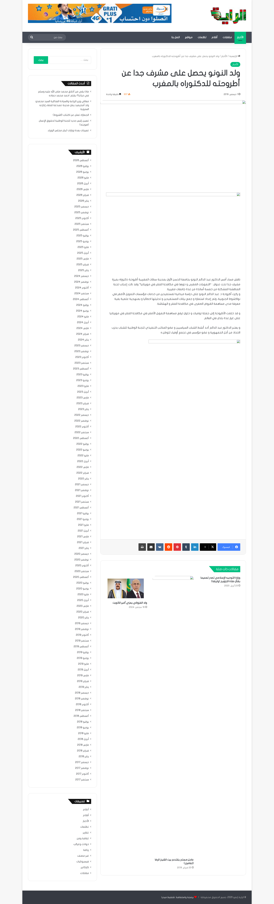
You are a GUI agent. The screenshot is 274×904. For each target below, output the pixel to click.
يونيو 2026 (82, 172)
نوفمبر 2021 (82, 490)
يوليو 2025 (82, 235)
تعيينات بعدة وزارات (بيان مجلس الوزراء (68, 130)
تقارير (86, 832)
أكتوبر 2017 (82, 774)
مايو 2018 (83, 733)
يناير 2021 (84, 548)
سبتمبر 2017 (82, 779)
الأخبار (240, 37)
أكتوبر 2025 (82, 218)
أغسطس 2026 (81, 160)
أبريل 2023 (83, 392)
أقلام (215, 37)
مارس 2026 (83, 189)
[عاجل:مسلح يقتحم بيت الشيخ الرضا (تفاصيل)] (173, 716)
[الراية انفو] (228, 15)
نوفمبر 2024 (81, 282)
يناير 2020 (83, 617)
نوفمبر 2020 (81, 559)
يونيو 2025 (82, 241)
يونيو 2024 (82, 311)
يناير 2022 (83, 478)
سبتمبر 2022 (82, 432)
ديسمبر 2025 (81, 206)
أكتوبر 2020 (82, 565)
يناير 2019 (84, 687)
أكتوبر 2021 (82, 496)
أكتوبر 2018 (82, 704)
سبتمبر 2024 (81, 293)
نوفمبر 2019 (82, 629)
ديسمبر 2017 (82, 762)
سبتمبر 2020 (82, 571)
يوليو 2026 (82, 166)
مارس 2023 (83, 397)
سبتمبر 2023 (82, 363)
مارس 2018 (83, 745)
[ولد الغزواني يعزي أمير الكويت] (126, 587)
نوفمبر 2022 (81, 421)
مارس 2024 (82, 328)
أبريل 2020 (83, 600)
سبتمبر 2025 (82, 224)
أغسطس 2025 (81, 230)
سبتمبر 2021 (82, 502)
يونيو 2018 (83, 727)
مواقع (189, 37)
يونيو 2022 (82, 449)
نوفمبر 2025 (81, 212)
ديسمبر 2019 (82, 623)
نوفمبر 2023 (81, 351)
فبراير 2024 (82, 334)
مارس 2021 (83, 536)
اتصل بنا (175, 37)
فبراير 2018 (83, 750)
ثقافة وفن (83, 838)
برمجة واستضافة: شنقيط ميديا (177, 897)
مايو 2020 (83, 594)
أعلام (86, 809)
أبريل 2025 (83, 253)
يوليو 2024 (82, 305)
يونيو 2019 (83, 658)
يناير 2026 (83, 201)
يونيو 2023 (82, 380)
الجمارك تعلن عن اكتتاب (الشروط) (71, 115)
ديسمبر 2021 (82, 484)
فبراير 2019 (83, 681)
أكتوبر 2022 (82, 426)
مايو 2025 (83, 247)
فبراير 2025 (82, 264)
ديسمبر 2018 (82, 693)
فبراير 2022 (82, 473)
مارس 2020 (83, 606)
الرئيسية (233, 56)
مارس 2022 (83, 467)
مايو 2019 (83, 664)
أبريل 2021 (83, 530)
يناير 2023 (83, 409)
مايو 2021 (83, 525)
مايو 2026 (83, 177)
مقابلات (227, 37)
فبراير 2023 (82, 403)
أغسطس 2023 (81, 368)
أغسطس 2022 (81, 438)
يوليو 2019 (83, 652)
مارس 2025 (83, 258)
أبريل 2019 (83, 669)
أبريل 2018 (83, 739)
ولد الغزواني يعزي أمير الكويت (130, 602)
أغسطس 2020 (81, 577)
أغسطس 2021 (81, 507)
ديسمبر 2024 (81, 276)
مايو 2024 (83, 316)
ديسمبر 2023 (81, 345)
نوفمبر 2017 (82, 768)
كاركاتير (85, 867)
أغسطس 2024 (81, 299)
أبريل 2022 (83, 461)
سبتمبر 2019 (82, 640)
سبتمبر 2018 (82, 710)
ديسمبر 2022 (81, 415)
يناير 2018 (84, 756)
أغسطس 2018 (81, 716)
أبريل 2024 (83, 322)
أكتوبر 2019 (82, 635)
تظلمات (202, 37)
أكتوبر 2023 (82, 357)
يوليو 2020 (82, 583)
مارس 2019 (83, 675)
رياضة (86, 850)
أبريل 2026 (83, 183)
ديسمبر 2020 (81, 554)
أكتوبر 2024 (82, 287)
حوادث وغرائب (81, 844)
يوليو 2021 (83, 513)
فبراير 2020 (82, 612)
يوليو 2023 (82, 374)
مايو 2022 (83, 455)
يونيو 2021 (83, 519)
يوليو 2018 (83, 721)
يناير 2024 (83, 339)
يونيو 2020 (82, 588)
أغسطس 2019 (81, 646)
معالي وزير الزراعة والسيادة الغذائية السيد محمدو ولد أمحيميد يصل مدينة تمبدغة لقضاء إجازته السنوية (62, 105)
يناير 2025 (83, 270)
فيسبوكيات (82, 861)
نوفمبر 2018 (82, 698)
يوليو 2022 (82, 444)
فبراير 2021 (83, 542)
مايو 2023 (83, 386)
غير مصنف (83, 856)
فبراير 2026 (82, 195)
